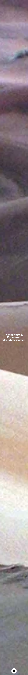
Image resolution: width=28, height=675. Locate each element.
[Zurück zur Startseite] (14, 671)
